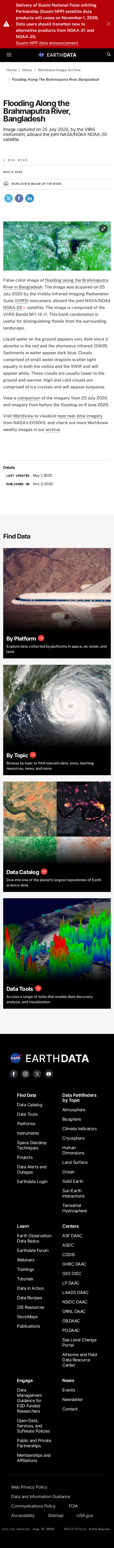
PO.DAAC (71, 1330)
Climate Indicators (79, 1128)
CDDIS (68, 1254)
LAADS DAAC (75, 1292)
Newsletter (72, 1399)
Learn (23, 1226)
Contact (70, 1409)
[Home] (61, 55)
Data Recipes (29, 1297)
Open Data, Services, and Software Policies (33, 1426)
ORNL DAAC (74, 1311)
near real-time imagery (80, 415)
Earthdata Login (32, 1181)
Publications (28, 1326)
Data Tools (27, 1114)
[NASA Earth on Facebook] (14, 1073)
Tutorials (25, 1278)
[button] (57, 247)
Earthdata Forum (33, 1250)
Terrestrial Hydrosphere (74, 1208)
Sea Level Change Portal (79, 1342)
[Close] (108, 24)
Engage (25, 1380)
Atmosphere (73, 1109)
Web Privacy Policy (29, 1487)
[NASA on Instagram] (25, 1073)
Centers (70, 1226)
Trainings (25, 1269)
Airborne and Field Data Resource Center (79, 1360)
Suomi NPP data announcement (47, 42)
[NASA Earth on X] (37, 1073)
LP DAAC (71, 1283)
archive (53, 429)
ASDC (68, 1245)
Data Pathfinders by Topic (79, 1098)
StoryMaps (27, 1316)
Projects (24, 1157)
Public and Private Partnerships (34, 1443)
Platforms (26, 1123)
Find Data (26, 1095)
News (68, 1380)
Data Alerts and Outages (32, 1169)
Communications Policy (33, 1506)
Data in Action (30, 1288)
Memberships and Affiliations (34, 1458)
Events (68, 1390)
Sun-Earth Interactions (73, 1193)
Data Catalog (29, 1104)
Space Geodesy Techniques (32, 1145)
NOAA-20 (12, 307)
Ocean (68, 1171)
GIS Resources (30, 1307)
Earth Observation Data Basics (34, 1238)
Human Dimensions (73, 1150)
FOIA (73, 1506)
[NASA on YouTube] (49, 1073)
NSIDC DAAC (74, 1302)
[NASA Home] (41, 55)
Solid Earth (72, 1181)
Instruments (28, 1133)
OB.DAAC (71, 1320)
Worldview (23, 415)
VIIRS (21, 300)
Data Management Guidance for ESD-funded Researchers (29, 1400)
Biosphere (71, 1119)
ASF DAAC (72, 1235)
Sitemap (56, 1515)
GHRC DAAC (74, 1264)
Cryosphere (73, 1138)
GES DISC (71, 1273)
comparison (28, 397)
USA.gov (85, 1515)
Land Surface (74, 1162)
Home (11, 70)
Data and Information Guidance (40, 1496)
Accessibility (23, 1515)
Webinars (25, 1259)
